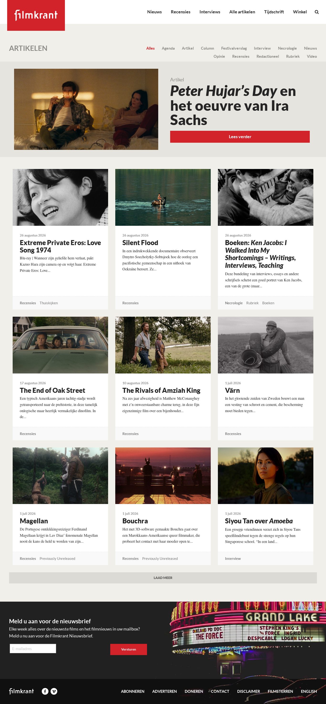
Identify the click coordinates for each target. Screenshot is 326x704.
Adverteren (164, 691)
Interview (262, 48)
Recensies (180, 11)
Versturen (128, 649)
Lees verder (240, 136)
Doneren (194, 691)
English (309, 691)
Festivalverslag (234, 48)
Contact (220, 691)
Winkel (300, 11)
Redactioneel (268, 56)
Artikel (188, 48)
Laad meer (163, 578)
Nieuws (154, 11)
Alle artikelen (242, 11)
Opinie (219, 56)
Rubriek (293, 56)
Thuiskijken (49, 303)
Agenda (168, 48)
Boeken (268, 303)
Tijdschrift (274, 11)
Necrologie (287, 48)
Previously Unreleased (57, 558)
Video (312, 56)
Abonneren (132, 691)
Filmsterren (280, 691)
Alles (150, 48)
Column (207, 48)
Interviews (210, 11)
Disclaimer (248, 691)
